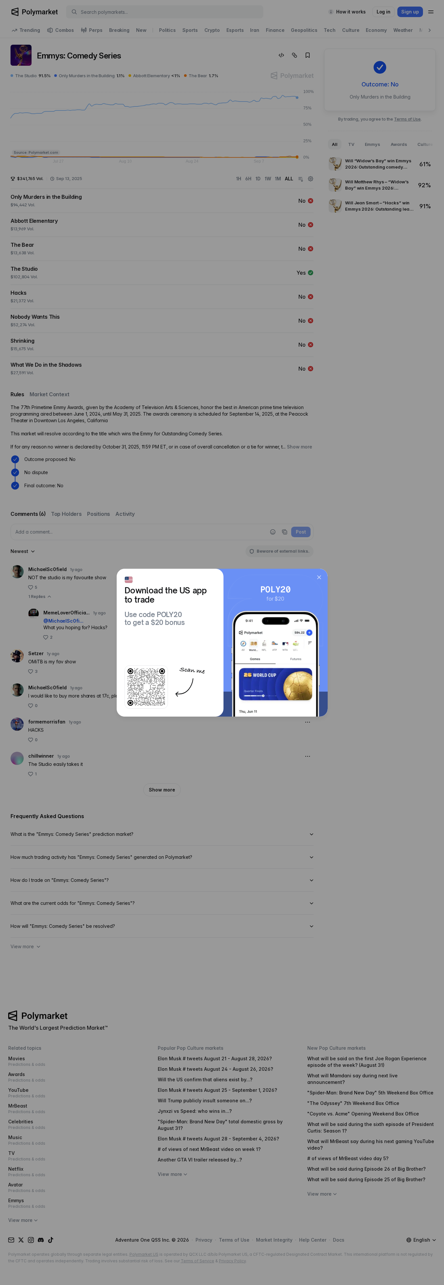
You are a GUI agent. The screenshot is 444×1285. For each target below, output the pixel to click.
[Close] (319, 577)
